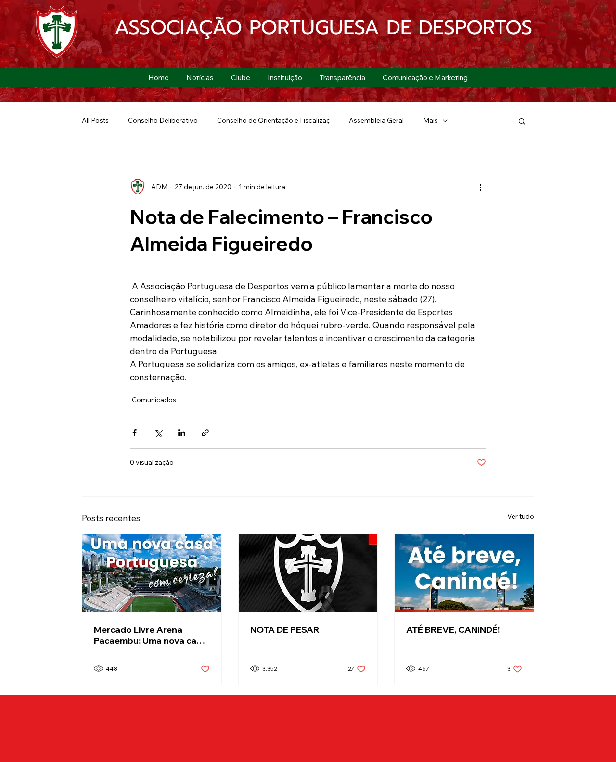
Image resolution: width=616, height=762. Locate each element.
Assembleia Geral (376, 120)
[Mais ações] (480, 186)
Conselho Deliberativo (163, 120)
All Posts (95, 120)
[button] (240, 77)
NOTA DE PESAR (285, 629)
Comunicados (154, 399)
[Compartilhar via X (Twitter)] (158, 432)
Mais (430, 120)
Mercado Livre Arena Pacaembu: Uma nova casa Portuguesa (150, 635)
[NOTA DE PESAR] (308, 573)
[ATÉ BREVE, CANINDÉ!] (464, 573)
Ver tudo (520, 516)
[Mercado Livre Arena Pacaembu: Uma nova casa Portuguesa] (151, 573)
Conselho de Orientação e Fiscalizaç (273, 120)
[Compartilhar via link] (205, 432)
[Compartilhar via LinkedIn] (181, 432)
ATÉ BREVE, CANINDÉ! (453, 629)
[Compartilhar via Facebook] (134, 432)
